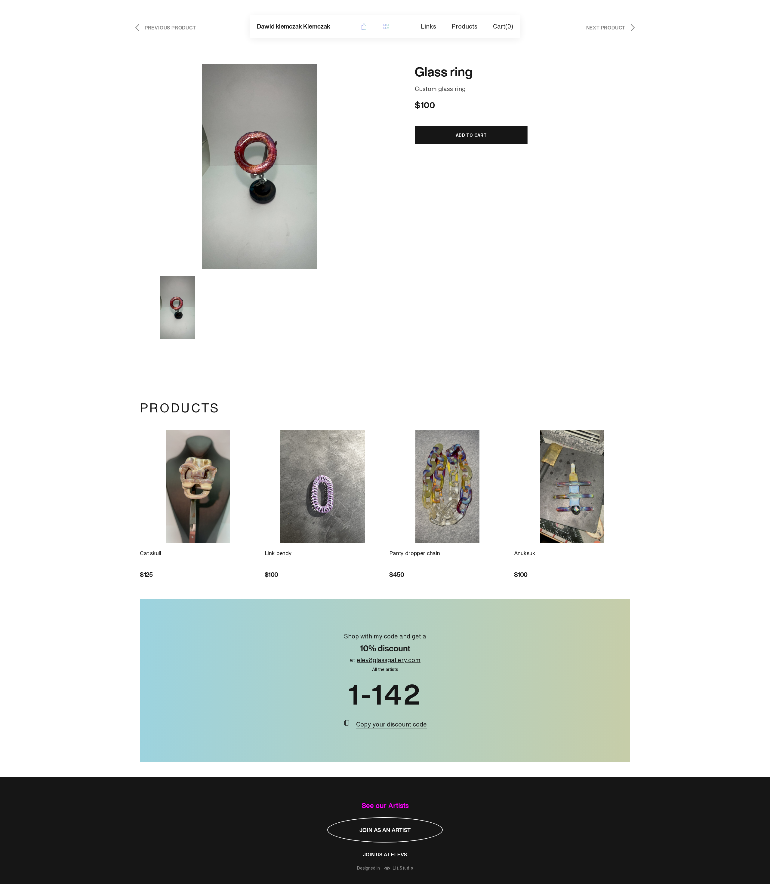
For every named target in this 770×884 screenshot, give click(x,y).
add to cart (471, 135)
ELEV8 (399, 854)
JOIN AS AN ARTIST (385, 830)
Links (428, 26)
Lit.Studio (403, 868)
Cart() (503, 26)
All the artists (385, 669)
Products (464, 26)
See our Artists (385, 805)
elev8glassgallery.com (388, 660)
